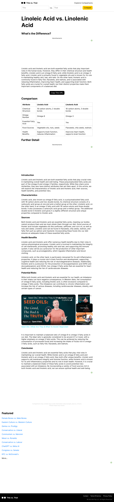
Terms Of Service (95, 496)
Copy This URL (57, 93)
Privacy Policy (107, 496)
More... (4, 458)
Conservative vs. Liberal (12, 430)
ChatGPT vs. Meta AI (10, 446)
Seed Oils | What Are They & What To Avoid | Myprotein (48, 298)
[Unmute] (80, 302)
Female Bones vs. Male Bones (14, 418)
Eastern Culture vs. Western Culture (17, 422)
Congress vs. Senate (10, 450)
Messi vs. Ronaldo (9, 438)
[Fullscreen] (90, 302)
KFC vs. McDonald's (10, 454)
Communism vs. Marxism (12, 434)
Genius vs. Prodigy (9, 426)
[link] (25, 298)
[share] (71, 300)
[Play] (77, 302)
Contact (85, 496)
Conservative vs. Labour (12, 442)
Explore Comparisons (83, 3)
